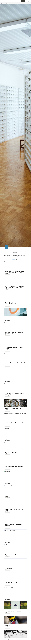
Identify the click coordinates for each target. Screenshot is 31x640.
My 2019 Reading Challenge (8, 587)
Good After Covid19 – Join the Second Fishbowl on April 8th (13, 499)
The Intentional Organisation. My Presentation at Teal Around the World (14, 413)
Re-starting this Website (7, 308)
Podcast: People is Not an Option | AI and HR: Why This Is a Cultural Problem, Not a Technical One (15, 262)
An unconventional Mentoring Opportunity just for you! (12, 353)
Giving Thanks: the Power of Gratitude (9, 601)
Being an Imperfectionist (7, 485)
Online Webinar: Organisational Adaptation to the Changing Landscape (14, 368)
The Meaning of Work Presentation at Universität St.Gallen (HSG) (13, 383)
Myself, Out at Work (7, 471)
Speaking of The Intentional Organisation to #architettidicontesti (13, 322)
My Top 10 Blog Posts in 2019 (8, 573)
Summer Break (6, 428)
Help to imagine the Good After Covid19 (10, 530)
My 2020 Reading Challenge (8, 544)
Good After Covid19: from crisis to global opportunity (12, 515)
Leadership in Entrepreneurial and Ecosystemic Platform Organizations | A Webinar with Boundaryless (15, 277)
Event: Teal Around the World (8, 442)
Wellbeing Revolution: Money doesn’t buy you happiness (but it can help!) (14, 293)
